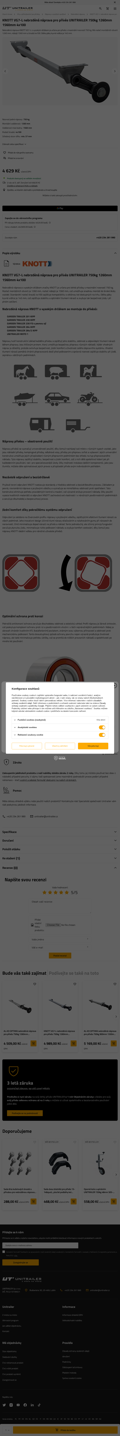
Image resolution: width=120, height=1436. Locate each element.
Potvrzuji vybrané (26, 745)
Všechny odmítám (60, 745)
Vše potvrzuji (93, 745)
